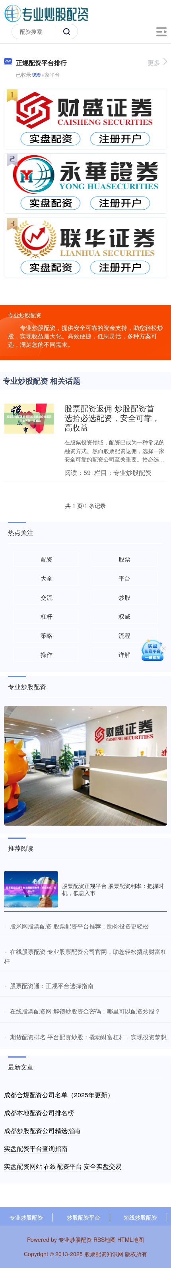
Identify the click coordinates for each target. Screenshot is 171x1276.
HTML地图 (130, 1239)
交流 (46, 597)
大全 (46, 578)
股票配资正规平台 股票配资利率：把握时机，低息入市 (113, 889)
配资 (46, 559)
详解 (124, 654)
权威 (124, 616)
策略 (46, 635)
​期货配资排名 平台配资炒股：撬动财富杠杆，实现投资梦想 (88, 1037)
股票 (124, 559)
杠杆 (46, 616)
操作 (46, 654)
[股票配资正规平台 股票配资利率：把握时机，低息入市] (31, 889)
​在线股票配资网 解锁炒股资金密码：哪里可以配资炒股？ (85, 1011)
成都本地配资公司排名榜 (39, 1112)
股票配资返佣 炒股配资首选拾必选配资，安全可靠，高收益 (112, 417)
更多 (154, 62)
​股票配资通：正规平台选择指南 (51, 985)
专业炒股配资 (26, 1217)
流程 (124, 635)
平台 (124, 578)
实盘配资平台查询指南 (36, 1148)
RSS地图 (104, 1239)
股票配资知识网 (103, 1254)
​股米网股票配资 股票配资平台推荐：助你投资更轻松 (79, 926)
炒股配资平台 (83, 1217)
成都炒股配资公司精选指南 (42, 1130)
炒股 (124, 597)
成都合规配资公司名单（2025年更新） (59, 1094)
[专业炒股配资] (46, 13)
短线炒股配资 (140, 1217)
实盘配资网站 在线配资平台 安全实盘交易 (63, 1166)
